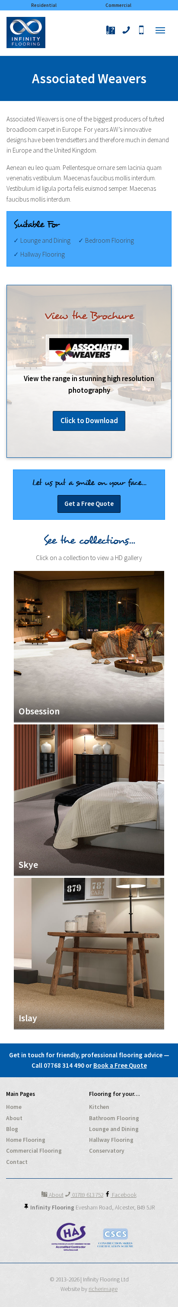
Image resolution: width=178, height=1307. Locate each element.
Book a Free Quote (120, 1065)
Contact (17, 1162)
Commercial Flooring (34, 1150)
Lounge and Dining (114, 1129)
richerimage (103, 1289)
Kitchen (99, 1107)
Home (14, 1107)
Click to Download (89, 420)
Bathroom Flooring (114, 1118)
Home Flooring (25, 1140)
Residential (44, 5)
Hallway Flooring (111, 1140)
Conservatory (106, 1150)
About (14, 1118)
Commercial (118, 5)
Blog (12, 1129)
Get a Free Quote (89, 503)
